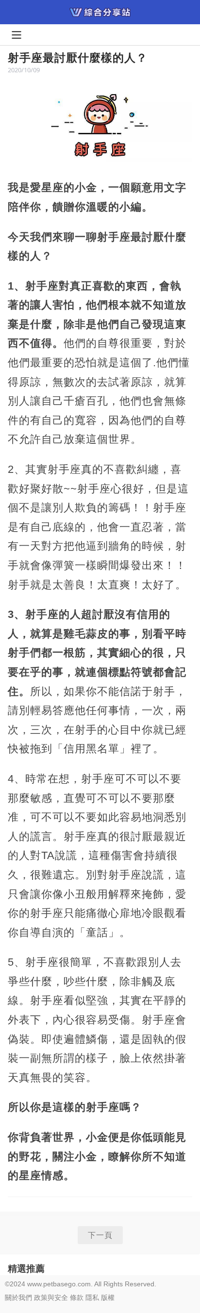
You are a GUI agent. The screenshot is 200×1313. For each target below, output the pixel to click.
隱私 (92, 1297)
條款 (76, 1297)
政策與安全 (51, 1297)
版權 (108, 1297)
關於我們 (18, 1297)
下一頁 (100, 1235)
